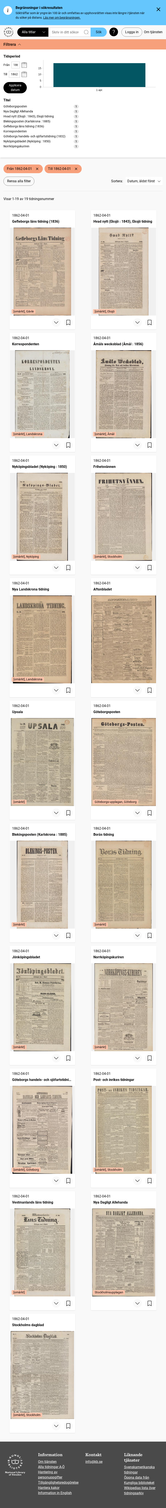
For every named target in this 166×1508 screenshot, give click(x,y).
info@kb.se (93, 1462)
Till (5, 74)
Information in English (55, 1493)
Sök (99, 32)
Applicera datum (15, 88)
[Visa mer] (56, 322)
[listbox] (41, 126)
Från (6, 65)
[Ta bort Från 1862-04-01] (37, 169)
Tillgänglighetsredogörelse (58, 1482)
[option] (41, 106)
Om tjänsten (153, 32)
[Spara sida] (68, 322)
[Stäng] (158, 9)
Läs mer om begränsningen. (62, 17)
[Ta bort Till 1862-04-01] (76, 169)
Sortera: (117, 181)
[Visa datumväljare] (24, 65)
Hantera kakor (48, 1488)
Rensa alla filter (19, 181)
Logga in (132, 32)
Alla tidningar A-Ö (51, 1467)
